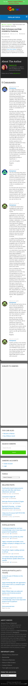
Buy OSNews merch (9, 436)
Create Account (8, 463)
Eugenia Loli (6, 33)
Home (4, 24)
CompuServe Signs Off (8, 496)
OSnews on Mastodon (8, 660)
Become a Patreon (8, 433)
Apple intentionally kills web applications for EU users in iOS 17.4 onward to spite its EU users (14, 584)
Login (5, 466)
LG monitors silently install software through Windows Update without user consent (13, 558)
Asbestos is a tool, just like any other (12, 536)
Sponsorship (5, 657)
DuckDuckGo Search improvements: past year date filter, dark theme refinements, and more (12, 490)
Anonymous (12, 88)
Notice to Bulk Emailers (9, 662)
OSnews (9, 682)
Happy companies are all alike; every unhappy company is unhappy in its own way (13, 543)
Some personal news (8, 606)
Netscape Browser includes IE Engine (13, 501)
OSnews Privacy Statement (9, 623)
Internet (9, 24)
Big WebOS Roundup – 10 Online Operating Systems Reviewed (11, 507)
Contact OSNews (7, 665)
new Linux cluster (11, 49)
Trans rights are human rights (10, 668)
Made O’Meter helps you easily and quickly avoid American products (12, 592)
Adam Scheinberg (21, 630)
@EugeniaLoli (16, 73)
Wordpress (16, 632)
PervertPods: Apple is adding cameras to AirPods (13, 551)
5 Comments (6, 36)
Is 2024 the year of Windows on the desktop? (12, 577)
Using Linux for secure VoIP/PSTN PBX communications (13, 514)
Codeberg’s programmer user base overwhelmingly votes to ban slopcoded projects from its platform (14, 530)
